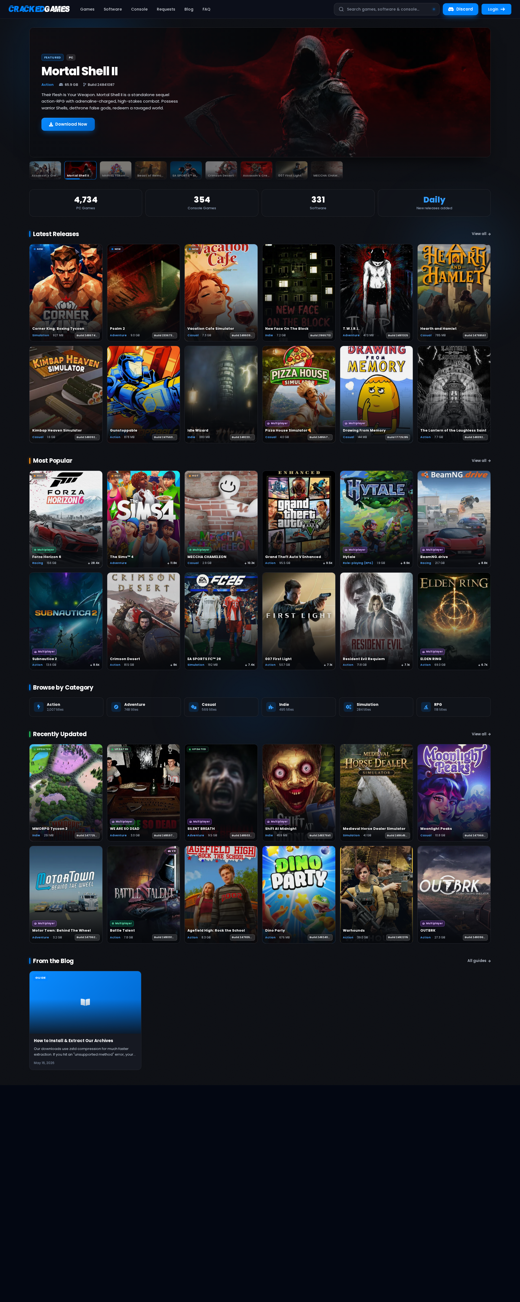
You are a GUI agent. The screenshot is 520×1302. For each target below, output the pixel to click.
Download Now (71, 130)
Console (139, 9)
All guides (476, 960)
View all (479, 233)
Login (493, 9)
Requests (166, 9)
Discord (464, 9)
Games (87, 9)
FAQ (206, 9)
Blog (188, 9)
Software (113, 9)
